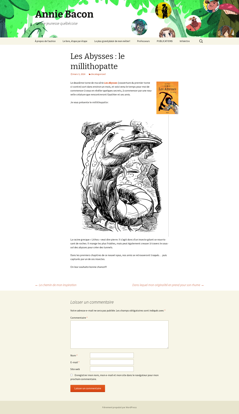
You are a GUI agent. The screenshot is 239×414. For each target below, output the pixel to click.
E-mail (75, 362)
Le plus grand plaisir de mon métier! (112, 41)
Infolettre (185, 41)
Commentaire (79, 317)
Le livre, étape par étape (75, 41)
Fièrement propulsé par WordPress (119, 407)
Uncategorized (98, 74)
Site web (75, 369)
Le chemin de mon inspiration (55, 285)
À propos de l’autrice (45, 41)
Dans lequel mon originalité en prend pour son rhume (168, 285)
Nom (74, 355)
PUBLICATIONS (165, 41)
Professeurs (143, 41)
